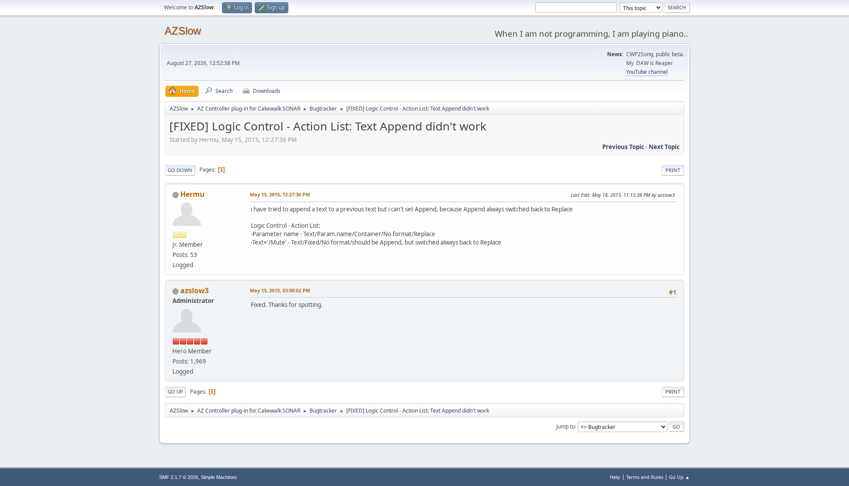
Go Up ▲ (679, 477)
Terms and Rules (644, 477)
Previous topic (623, 147)
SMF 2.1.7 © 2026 (178, 477)
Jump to (565, 426)
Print (672, 170)
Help (615, 477)
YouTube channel (647, 72)
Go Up (175, 391)
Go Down (180, 170)
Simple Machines (219, 477)
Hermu (192, 194)
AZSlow (182, 31)
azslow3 (194, 290)
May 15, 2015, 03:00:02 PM (280, 290)
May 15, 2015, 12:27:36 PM (280, 194)
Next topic (664, 147)
